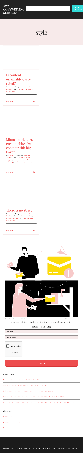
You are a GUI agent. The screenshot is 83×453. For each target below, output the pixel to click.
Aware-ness (10, 417)
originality (10, 218)
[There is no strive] (21, 193)
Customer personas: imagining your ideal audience (29, 391)
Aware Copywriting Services (14, 9)
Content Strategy (13, 422)
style (8, 91)
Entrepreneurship (13, 428)
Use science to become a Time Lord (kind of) (26, 385)
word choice (10, 220)
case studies (18, 160)
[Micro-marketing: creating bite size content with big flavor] (21, 122)
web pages (31, 162)
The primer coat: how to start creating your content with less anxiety (39, 402)
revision (18, 162)
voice (13, 91)
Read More (9, 101)
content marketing (25, 89)
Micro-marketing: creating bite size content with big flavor (19, 145)
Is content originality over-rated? (18, 79)
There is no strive (19, 210)
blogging (9, 160)
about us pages (24, 157)
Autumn (10, 87)
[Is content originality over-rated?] (21, 57)
